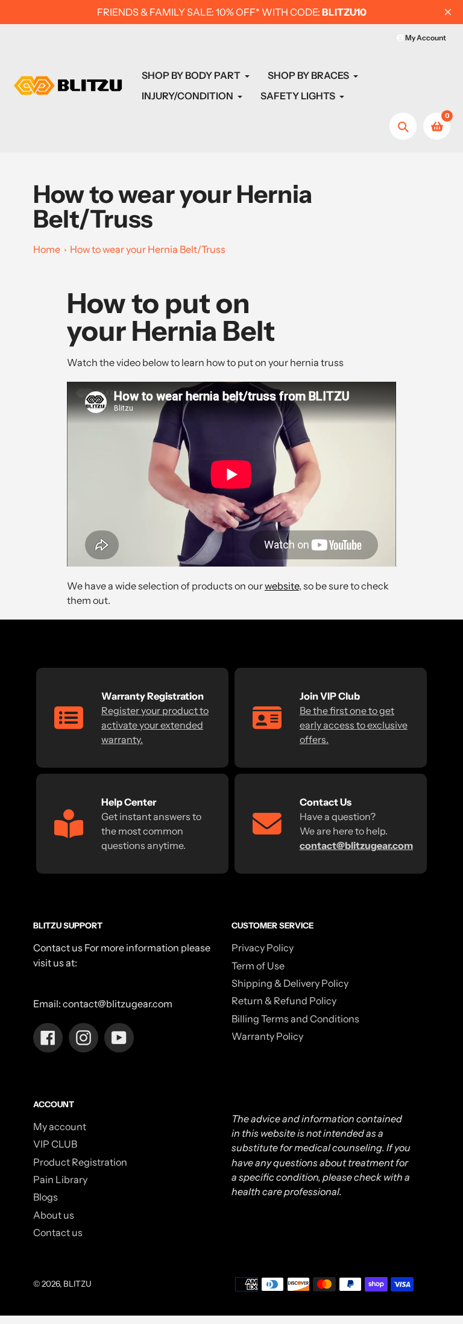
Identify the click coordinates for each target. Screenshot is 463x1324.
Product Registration (80, 1162)
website (282, 586)
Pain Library (60, 1179)
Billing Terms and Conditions (295, 1019)
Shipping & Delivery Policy (290, 983)
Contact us (58, 1232)
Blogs (45, 1197)
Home (46, 249)
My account (59, 1126)
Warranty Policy (267, 1036)
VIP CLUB (55, 1144)
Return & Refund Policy (284, 1001)
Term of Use (258, 966)
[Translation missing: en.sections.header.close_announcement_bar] (448, 12)
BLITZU (77, 1283)
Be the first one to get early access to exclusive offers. (354, 724)
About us (53, 1215)
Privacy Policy (263, 948)
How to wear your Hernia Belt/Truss (147, 249)
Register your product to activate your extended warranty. (155, 724)
